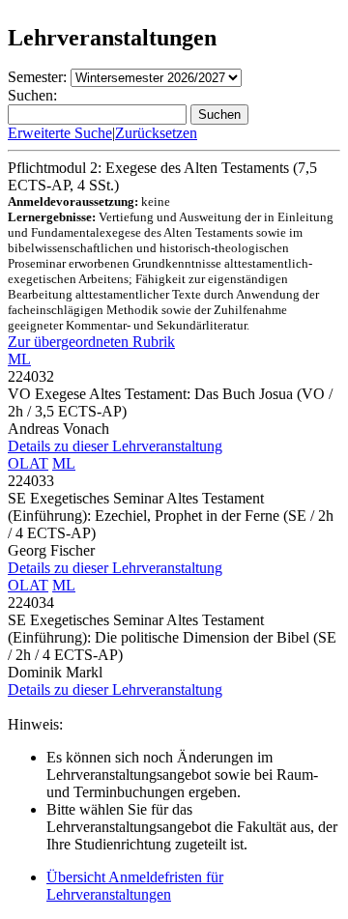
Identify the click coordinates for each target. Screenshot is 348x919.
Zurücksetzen (156, 133)
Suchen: (32, 95)
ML (19, 359)
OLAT (28, 463)
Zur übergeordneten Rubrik (91, 341)
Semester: (37, 77)
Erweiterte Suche (60, 133)
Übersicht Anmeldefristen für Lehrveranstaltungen (134, 886)
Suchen (219, 114)
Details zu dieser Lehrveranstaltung (115, 446)
